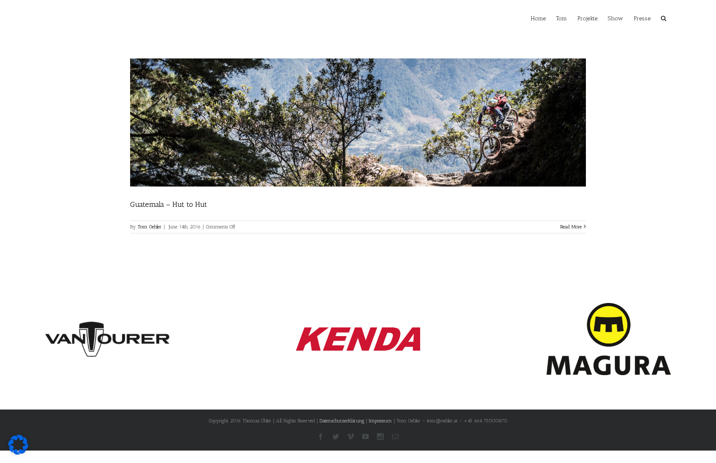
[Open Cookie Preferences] (18, 452)
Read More (571, 227)
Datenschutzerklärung (341, 421)
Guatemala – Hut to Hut (168, 204)
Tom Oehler (150, 227)
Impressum (380, 421)
